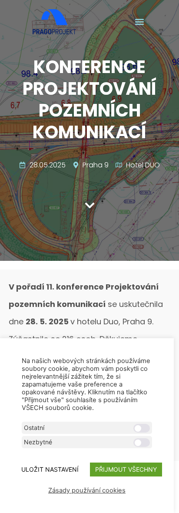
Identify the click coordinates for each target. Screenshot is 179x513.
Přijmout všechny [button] (126, 469)
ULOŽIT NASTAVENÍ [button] (50, 469)
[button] (139, 22)
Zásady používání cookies (87, 490)
